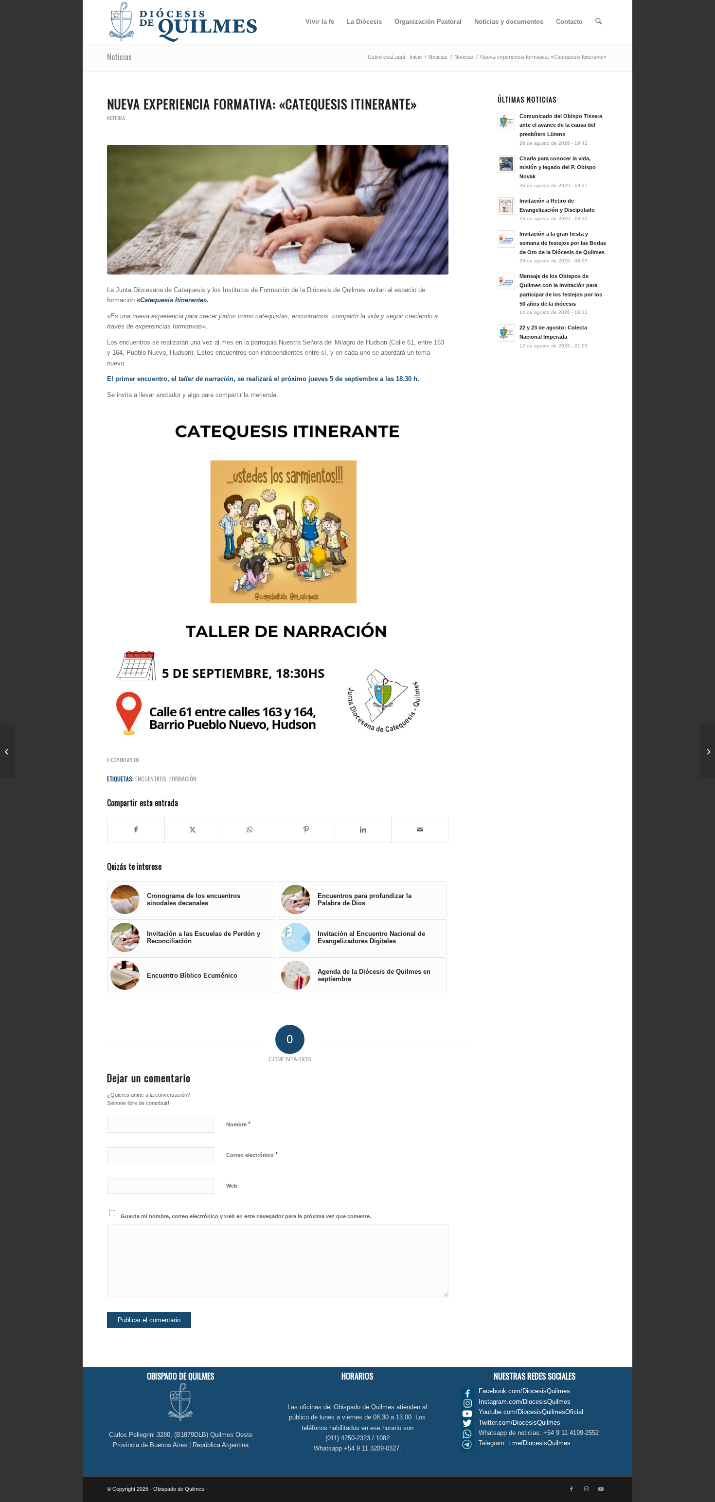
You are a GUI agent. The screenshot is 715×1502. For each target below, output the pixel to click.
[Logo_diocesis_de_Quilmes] (183, 22)
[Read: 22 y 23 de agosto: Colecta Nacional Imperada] (506, 333)
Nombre (238, 1124)
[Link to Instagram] (586, 1489)
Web (231, 1186)
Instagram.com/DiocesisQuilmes (525, 1401)
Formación (183, 779)
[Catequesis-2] (277, 210)
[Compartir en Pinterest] (306, 829)
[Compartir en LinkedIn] (363, 829)
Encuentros (150, 779)
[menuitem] (319, 22)
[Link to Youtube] (600, 1489)
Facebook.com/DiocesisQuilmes (524, 1391)
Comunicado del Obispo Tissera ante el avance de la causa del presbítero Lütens (560, 125)
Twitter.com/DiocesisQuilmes (519, 1422)
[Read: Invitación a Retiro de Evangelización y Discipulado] (506, 206)
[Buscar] (598, 22)
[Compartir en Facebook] (135, 829)
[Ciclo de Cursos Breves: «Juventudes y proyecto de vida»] (7, 751)
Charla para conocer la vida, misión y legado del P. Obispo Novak (557, 167)
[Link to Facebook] (571, 1489)
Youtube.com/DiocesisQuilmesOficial (531, 1412)
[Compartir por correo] (420, 829)
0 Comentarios (123, 759)
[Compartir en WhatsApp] (249, 829)
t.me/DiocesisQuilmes (539, 1443)
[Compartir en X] (193, 829)
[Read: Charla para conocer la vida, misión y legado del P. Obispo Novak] (506, 164)
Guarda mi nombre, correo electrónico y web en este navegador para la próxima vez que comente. (246, 1216)
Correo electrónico (252, 1154)
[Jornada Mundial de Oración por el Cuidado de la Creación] (707, 751)
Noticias (119, 57)
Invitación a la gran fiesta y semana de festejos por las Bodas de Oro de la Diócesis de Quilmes (562, 243)
